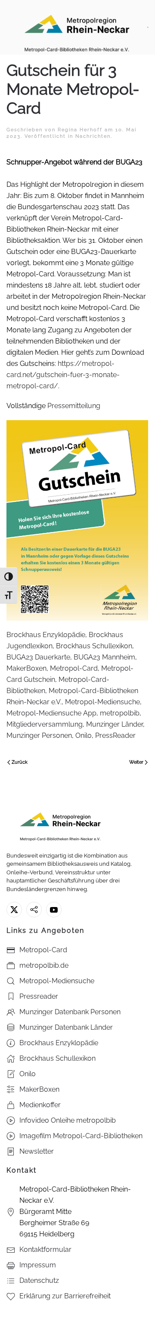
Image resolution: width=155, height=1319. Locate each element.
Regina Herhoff (80, 130)
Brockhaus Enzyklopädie (45, 635)
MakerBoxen (26, 668)
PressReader (115, 735)
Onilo (83, 735)
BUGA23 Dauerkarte (38, 657)
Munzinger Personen (39, 735)
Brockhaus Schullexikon (94, 646)
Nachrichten (93, 136)
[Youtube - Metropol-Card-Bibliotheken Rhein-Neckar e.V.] (54, 909)
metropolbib (120, 713)
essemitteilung (77, 406)
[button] (148, 27)
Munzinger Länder (114, 724)
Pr (50, 406)
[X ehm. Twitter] (14, 909)
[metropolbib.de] (34, 909)
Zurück (20, 762)
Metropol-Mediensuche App (51, 713)
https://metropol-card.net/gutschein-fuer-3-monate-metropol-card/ (63, 374)
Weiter (136, 762)
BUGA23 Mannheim (104, 657)
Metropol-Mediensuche (102, 702)
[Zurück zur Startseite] (76, 27)
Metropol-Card (74, 668)
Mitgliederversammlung (44, 724)
